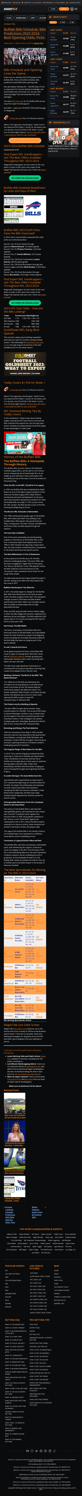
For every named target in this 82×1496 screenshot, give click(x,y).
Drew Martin (11, 1243)
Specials (57, 1277)
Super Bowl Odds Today (40, 1276)
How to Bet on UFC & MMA (40, 1366)
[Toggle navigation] (76, 9)
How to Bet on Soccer (39, 1360)
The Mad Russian (46, 1250)
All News (7, 24)
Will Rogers (23, 1250)
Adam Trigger (37, 1246)
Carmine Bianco (15, 1246)
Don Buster (48, 1246)
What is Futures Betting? (15, 1365)
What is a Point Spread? (15, 1328)
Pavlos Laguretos (54, 1240)
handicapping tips (33, 1066)
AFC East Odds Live (37, 1290)
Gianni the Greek (25, 1237)
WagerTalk (38, 43)
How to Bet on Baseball (40, 1353)
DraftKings (9, 956)
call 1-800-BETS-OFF (64, 1467)
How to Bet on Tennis (39, 1376)
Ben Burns (35, 1234)
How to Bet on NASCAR (39, 1380)
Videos (32, 1331)
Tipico (8, 974)
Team (56, 1284)
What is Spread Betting (14, 1362)
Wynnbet (8, 1009)
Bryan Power (70, 1243)
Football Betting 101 (38, 1347)
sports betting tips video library (27, 1074)
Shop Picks (58, 1280)
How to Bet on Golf (38, 1363)
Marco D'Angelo (11, 1237)
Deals (56, 1274)
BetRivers (8, 907)
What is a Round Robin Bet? (16, 1359)
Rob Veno (27, 1246)
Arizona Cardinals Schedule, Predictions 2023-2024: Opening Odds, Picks (10, 1215)
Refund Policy (60, 1300)
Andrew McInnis (58, 1243)
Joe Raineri (35, 1253)
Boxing (8, 1303)
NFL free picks (17, 101)
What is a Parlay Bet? (14, 1340)
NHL (6, 1284)
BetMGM (10, 921)
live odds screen (20, 1029)
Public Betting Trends (39, 1399)
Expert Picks (35, 1328)
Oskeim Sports (45, 1243)
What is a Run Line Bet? (14, 1347)
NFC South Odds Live (38, 1306)
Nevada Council (28, 1479)
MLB (6, 1287)
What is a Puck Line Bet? (15, 1343)
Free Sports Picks (14, 1079)
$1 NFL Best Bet (15, 118)
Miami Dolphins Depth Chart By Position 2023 (37, 1212)
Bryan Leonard (46, 1234)
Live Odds (34, 1273)
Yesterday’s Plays (61, 1287)
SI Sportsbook (8, 999)
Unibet (10, 1015)
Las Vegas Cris (71, 1250)
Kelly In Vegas (33, 1250)
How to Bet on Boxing (39, 1370)
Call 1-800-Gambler (58, 1474)
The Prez (68, 1246)
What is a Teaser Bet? (13, 1355)
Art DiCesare (45, 1253)
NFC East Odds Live (37, 1286)
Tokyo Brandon (24, 1234)
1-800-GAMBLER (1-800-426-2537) (43, 1461)
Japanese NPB (10, 1294)
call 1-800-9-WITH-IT (64, 1470)
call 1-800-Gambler (65, 1482)
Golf (7, 1300)
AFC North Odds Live (38, 1303)
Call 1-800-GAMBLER (49, 1464)
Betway (9, 966)
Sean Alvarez (59, 1250)
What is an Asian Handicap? (16, 1369)
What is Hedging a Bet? (14, 1397)
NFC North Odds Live (38, 1299)
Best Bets (29, 1079)
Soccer (8, 1297)
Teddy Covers (58, 1234)
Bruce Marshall (70, 1234)
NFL (13, 24)
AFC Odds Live (35, 1283)
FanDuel (9, 938)
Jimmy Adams (23, 1243)
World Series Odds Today (40, 1313)
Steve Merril (59, 1237)
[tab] (53, 22)
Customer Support (62, 1290)
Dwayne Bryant (70, 1237)
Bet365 (9, 990)
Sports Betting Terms (39, 1343)
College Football (12, 1274)
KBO (6, 1290)
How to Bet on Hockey (39, 1356)
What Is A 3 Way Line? (13, 1337)
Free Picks (34, 1324)
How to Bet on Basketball (41, 1350)
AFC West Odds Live (37, 1296)
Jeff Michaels (66, 1240)
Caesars (9, 890)
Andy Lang (49, 1237)
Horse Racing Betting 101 (40, 1373)
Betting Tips (35, 1334)
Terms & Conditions (62, 1297)
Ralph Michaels (38, 1237)
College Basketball (13, 1280)
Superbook (9, 983)
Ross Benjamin (11, 1250)
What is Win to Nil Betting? (16, 1388)
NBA (6, 1277)
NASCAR (8, 1307)
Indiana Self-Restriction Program (41, 1471)
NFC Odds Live (35, 1280)
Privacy (57, 1294)
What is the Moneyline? (14, 1324)
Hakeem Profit (12, 1234)
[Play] (25, 443)
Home (56, 1270)
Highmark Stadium (16, 656)
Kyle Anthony (58, 1246)
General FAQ (59, 1303)
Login (53, 9)
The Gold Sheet (16, 1240)
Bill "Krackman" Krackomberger (35, 1240)
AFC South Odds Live (38, 1309)
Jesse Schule (34, 1243)
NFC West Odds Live (38, 1293)
